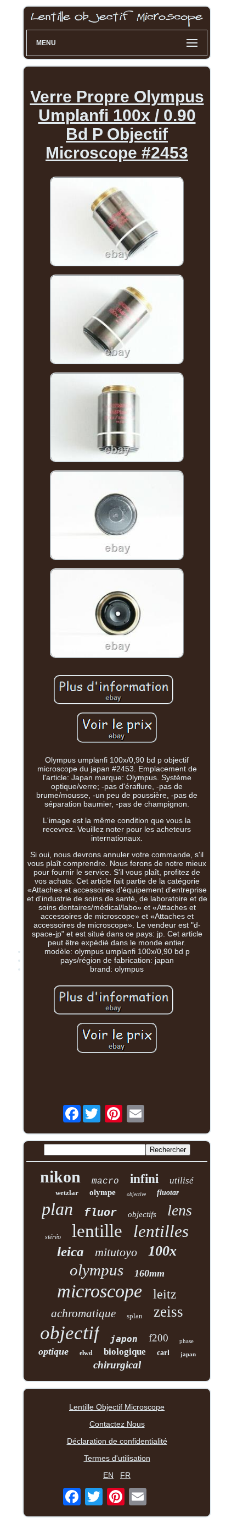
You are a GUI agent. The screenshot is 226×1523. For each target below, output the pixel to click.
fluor (100, 1213)
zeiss (168, 1311)
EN (108, 1475)
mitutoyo (116, 1252)
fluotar (168, 1192)
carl (163, 1353)
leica (70, 1251)
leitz (165, 1294)
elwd (86, 1353)
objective (136, 1194)
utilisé (182, 1180)
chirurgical (117, 1365)
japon (124, 1339)
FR (125, 1475)
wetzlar (66, 1192)
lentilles (161, 1231)
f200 (158, 1338)
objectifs (142, 1214)
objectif (69, 1333)
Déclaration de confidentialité (117, 1441)
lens (179, 1210)
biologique (125, 1351)
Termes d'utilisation (117, 1458)
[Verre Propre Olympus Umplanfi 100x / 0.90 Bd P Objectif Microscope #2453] (117, 222)
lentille (97, 1231)
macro (105, 1181)
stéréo (53, 1237)
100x (162, 1251)
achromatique (83, 1313)
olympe (102, 1192)
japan (188, 1354)
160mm (149, 1273)
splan (135, 1316)
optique (53, 1351)
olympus (96, 1270)
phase (186, 1341)
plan (57, 1209)
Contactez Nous (117, 1424)
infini (144, 1179)
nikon (60, 1177)
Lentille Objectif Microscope (117, 1407)
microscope (99, 1291)
